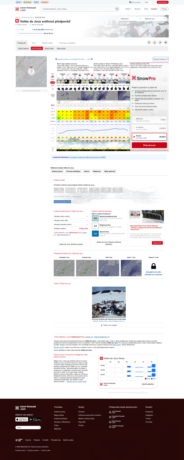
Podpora (37, 440)
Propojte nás (55, 440)
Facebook (149, 411)
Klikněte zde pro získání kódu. (77, 381)
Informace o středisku (67, 43)
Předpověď (21, 43)
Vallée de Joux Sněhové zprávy (71, 244)
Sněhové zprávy (57, 171)
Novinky (137, 9)
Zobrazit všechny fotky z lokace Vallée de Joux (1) (108, 321)
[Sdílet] (160, 42)
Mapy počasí (61, 48)
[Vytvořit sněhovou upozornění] (154, 42)
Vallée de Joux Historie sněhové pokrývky (109, 243)
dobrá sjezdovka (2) (63, 235)
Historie (86, 171)
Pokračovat (149, 145)
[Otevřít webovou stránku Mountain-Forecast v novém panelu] (27, 2)
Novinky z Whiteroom (62, 422)
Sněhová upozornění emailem (89, 415)
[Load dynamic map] (31, 71)
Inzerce (28, 440)
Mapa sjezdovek (110, 171)
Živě (33, 43)
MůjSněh (57, 428)
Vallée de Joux (40, 17)
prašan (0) (89, 337)
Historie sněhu (47, 43)
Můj (154, 9)
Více (53, 96)
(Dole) (49, 48)
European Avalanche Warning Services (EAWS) (88, 157)
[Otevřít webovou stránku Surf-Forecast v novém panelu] (18, 2)
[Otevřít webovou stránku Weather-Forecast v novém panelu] (44, 2)
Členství (81, 411)
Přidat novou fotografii (110, 325)
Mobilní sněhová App (86, 418)
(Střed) (37, 48)
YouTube (148, 422)
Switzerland (26, 17)
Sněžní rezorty (59, 411)
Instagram (149, 415)
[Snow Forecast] (25, 9)
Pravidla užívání (20, 450)
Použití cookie (45, 450)
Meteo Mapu (117, 345)
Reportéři (81, 422)
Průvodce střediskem (73, 171)
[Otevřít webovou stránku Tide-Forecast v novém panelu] (36, 2)
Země (17, 17)
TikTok (148, 418)
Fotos (56, 425)
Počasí (128, 9)
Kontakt (45, 440)
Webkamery (97, 171)
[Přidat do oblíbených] (149, 42)
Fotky (146, 9)
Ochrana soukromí (33, 450)
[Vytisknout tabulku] (165, 42)
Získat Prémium (162, 2)
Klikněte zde (58, 347)
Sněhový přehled (60, 418)
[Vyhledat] (117, 9)
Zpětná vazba (68, 440)
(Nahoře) (23, 48)
